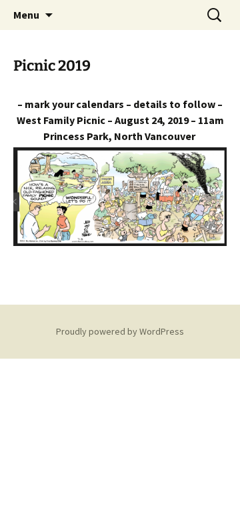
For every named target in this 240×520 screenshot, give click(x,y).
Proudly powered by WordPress (120, 331)
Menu (26, 14)
